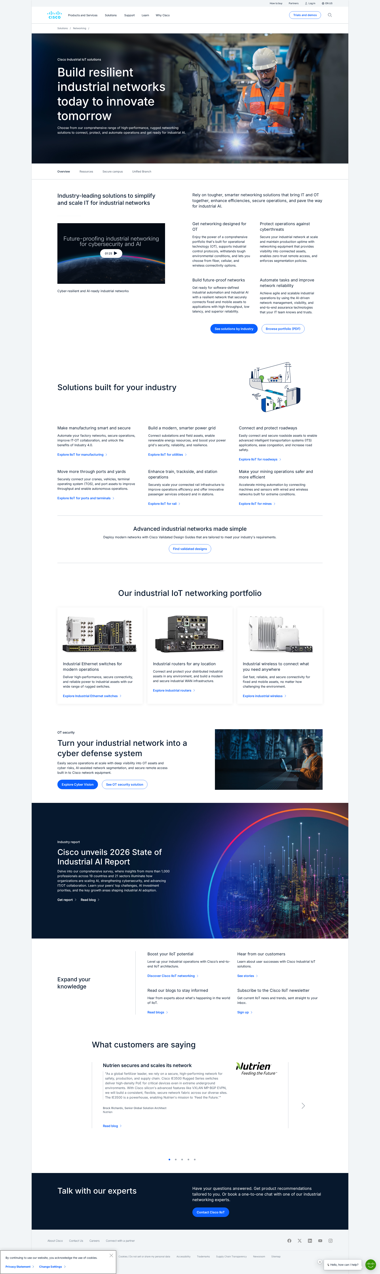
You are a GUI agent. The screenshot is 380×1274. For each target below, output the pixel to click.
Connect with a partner (120, 1240)
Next (303, 1106)
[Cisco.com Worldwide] (55, 15)
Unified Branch (141, 171)
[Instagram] (330, 1241)
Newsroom (259, 1256)
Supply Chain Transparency (231, 1256)
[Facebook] (289, 1241)
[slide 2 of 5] (176, 1159)
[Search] (329, 15)
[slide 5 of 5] (195, 1159)
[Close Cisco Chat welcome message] (319, 1261)
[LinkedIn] (310, 1241)
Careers (94, 1240)
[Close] (111, 1255)
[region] (58, 1262)
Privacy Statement (18, 1266)
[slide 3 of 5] (182, 1159)
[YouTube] (320, 1241)
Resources (86, 171)
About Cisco (55, 1240)
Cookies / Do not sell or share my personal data (144, 1256)
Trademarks (203, 1256)
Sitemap (275, 1256)
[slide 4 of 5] (188, 1159)
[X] (300, 1241)
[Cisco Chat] (370, 1264)
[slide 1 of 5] (169, 1159)
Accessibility (184, 1256)
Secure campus (113, 171)
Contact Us (76, 1240)
